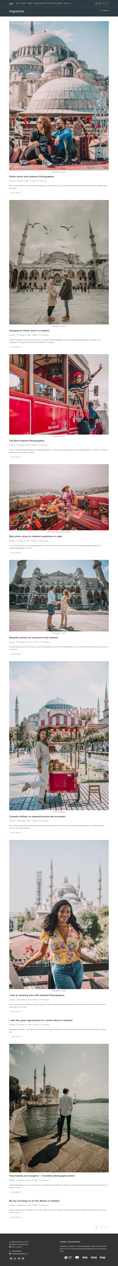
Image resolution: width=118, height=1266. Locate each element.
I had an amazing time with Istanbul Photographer (37, 995)
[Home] (100, 10)
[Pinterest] (103, 3)
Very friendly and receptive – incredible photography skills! (42, 1176)
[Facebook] (100, 3)
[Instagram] (107, 3)
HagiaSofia (106, 10)
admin (13, 181)
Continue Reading (17, 192)
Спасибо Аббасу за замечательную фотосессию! (37, 816)
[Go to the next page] (106, 1227)
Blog (33, 181)
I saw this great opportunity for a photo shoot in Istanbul (41, 1020)
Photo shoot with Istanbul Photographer (31, 176)
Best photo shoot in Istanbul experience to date (35, 536)
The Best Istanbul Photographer (27, 440)
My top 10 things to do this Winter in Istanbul (34, 1201)
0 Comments (43, 181)
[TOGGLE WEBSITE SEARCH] (72, 3)
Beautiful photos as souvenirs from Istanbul (33, 637)
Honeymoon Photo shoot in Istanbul (29, 330)
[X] (96, 3)
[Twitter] (19, 1258)
